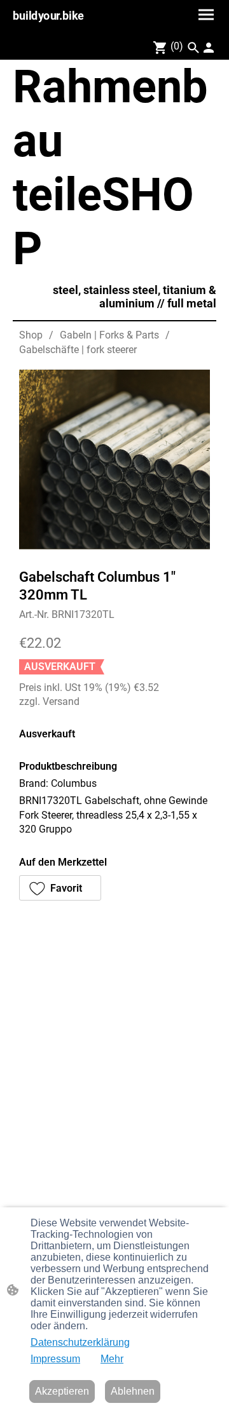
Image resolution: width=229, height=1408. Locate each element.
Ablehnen (133, 1391)
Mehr (112, 1358)
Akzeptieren (62, 1391)
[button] (193, 47)
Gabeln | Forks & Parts (109, 335)
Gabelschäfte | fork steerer (78, 350)
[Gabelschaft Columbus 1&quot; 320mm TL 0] (114, 459)
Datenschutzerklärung (80, 1342)
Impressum (55, 1358)
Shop (31, 335)
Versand (61, 701)
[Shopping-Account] (208, 47)
